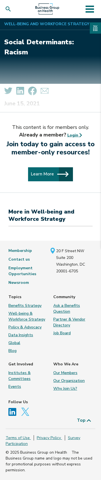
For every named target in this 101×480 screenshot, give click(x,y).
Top (82, 420)
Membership (20, 250)
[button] (9, 9)
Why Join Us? (65, 388)
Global (14, 342)
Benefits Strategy (25, 305)
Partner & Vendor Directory (69, 322)
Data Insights (20, 335)
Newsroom (18, 282)
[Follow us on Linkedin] (14, 411)
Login (73, 135)
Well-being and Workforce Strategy (46, 24)
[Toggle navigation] (89, 9)
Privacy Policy (49, 437)
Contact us (19, 259)
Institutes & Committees (19, 375)
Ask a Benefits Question (66, 308)
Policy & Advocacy (25, 327)
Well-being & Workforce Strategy (26, 316)
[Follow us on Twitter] (26, 411)
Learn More (43, 174)
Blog (12, 350)
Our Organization (69, 380)
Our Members (65, 372)
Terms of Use (18, 437)
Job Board (62, 333)
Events (14, 386)
